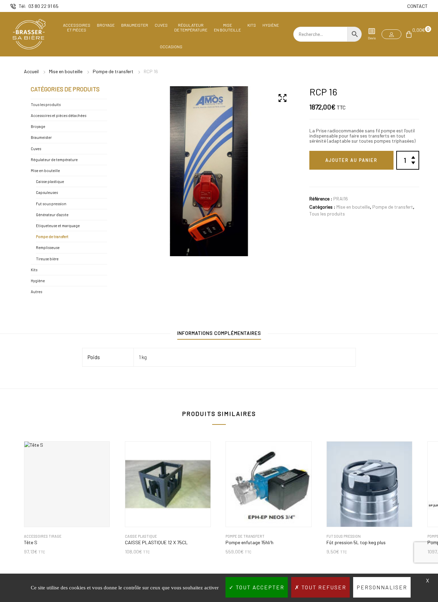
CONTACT (417, 6)
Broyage (106, 25)
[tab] (219, 335)
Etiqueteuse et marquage (58, 225)
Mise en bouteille (65, 71)
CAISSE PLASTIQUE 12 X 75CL (156, 542)
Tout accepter (259, 587)
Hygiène (270, 25)
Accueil (31, 71)
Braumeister (134, 25)
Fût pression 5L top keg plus (356, 542)
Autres (36, 291)
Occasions (171, 46)
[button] (391, 34)
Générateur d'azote (52, 214)
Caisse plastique (50, 181)
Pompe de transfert (113, 71)
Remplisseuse (48, 247)
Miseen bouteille (227, 27)
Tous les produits (327, 214)
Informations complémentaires (219, 333)
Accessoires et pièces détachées (58, 115)
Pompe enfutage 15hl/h (249, 542)
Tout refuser (323, 587)
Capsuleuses (47, 192)
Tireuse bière (47, 259)
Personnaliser (382, 587)
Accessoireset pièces (76, 27)
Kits (251, 25)
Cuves (161, 25)
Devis (372, 38)
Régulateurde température (190, 27)
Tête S (30, 542)
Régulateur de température (54, 159)
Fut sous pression (51, 203)
